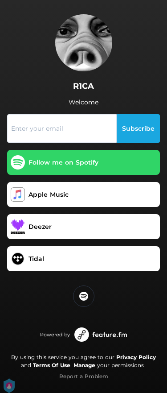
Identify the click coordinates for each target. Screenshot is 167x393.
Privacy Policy (136, 357)
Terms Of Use (51, 365)
